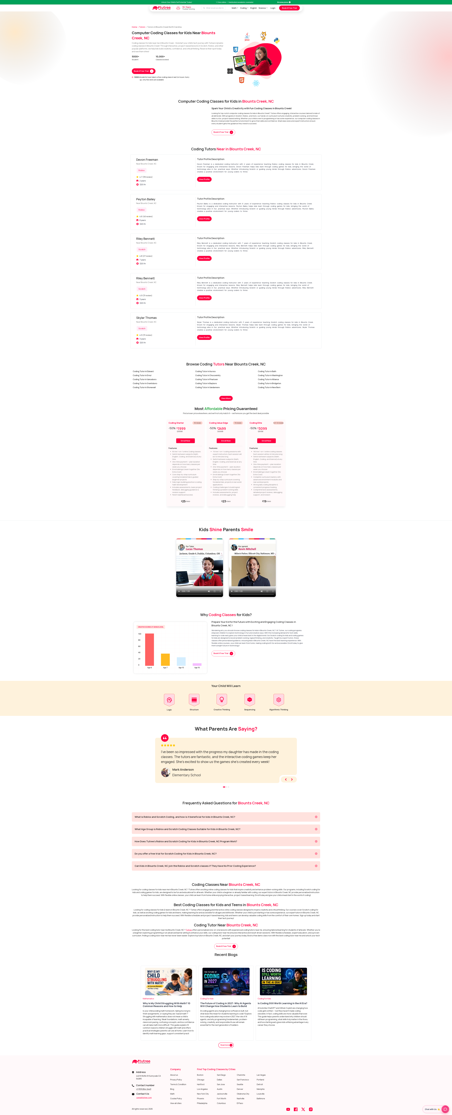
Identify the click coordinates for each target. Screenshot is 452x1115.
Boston (200, 1075)
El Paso (240, 1103)
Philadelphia (202, 1103)
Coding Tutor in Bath (267, 371)
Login (272, 8)
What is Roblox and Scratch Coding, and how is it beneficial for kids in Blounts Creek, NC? (185, 816)
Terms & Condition (178, 1084)
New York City (203, 1093)
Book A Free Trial (289, 8)
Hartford (200, 1084)
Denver (240, 1089)
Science (262, 8)
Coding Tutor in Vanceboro (144, 379)
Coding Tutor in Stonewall (144, 387)
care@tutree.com (144, 1097)
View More (226, 398)
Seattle (240, 1084)
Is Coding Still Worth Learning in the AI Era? (282, 1003)
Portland (260, 1079)
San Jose (221, 1084)
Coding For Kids (207, 998)
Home (134, 27)
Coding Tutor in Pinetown (206, 379)
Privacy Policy (176, 1079)
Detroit (260, 1084)
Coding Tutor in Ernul (142, 375)
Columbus (221, 1103)
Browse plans (282, 2)
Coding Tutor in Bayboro (206, 383)
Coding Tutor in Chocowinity (208, 375)
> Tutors (141, 27)
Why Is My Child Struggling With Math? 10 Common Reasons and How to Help (166, 1005)
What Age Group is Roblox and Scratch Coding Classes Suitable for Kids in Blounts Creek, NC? (187, 829)
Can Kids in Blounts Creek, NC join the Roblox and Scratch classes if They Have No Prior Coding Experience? (195, 865)
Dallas (219, 1079)
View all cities (176, 1103)
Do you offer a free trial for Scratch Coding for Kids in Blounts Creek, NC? (176, 853)
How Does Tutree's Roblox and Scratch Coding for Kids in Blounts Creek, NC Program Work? (186, 841)
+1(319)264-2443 (143, 1089)
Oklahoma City (243, 1093)
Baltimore (261, 1098)
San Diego (221, 1075)
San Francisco (243, 1079)
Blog (172, 1089)
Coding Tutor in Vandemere (207, 387)
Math (234, 8)
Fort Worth (221, 1098)
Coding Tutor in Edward (143, 371)
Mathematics (148, 998)
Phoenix (200, 1098)
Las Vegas (261, 1075)
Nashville (240, 1098)
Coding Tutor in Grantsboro (145, 383)
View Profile (204, 179)
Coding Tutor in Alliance (268, 379)
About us (174, 1075)
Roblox (142, 170)
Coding (243, 8)
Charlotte (241, 1075)
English (253, 8)
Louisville (260, 1093)
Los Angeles (202, 1089)
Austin (219, 1089)
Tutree (189, 930)
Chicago (200, 1079)
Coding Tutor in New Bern (269, 387)
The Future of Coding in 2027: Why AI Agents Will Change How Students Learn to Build (225, 1005)
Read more (225, 1045)
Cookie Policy (176, 1098)
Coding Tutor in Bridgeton (269, 383)
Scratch (142, 249)
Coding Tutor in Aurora (205, 371)
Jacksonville (222, 1093)
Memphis (261, 1089)
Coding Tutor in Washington (270, 375)
